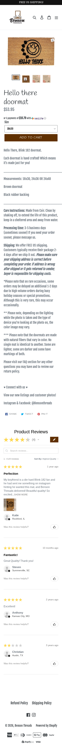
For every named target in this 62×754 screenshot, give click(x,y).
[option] (16, 78)
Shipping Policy (42, 703)
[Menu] (56, 17)
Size (6, 122)
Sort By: (38, 459)
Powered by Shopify (46, 725)
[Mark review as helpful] (54, 527)
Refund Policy (19, 703)
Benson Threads (23, 725)
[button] (31, 118)
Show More (21, 494)
